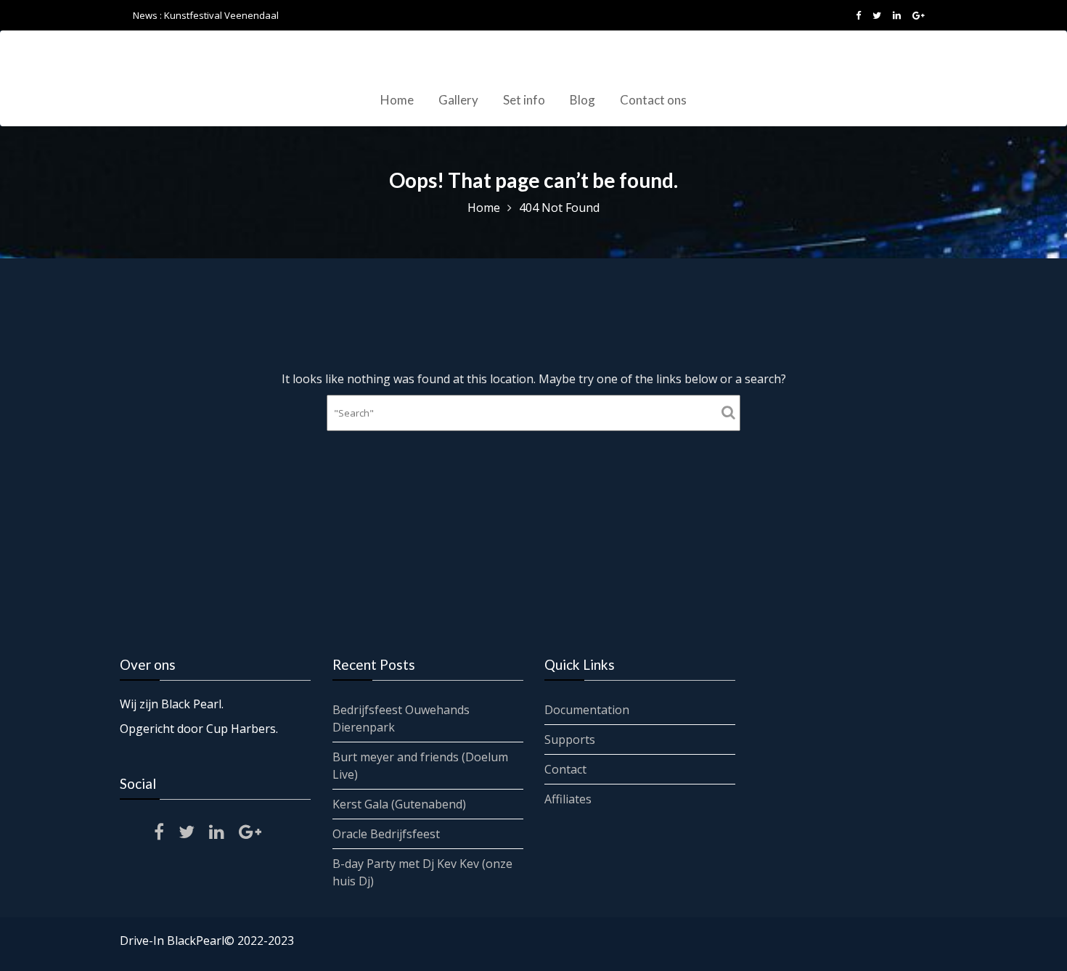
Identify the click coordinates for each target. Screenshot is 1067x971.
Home (397, 99)
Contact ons (653, 99)
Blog (582, 99)
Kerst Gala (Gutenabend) (399, 804)
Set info (524, 99)
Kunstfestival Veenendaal (221, 15)
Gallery (458, 99)
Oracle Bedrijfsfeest (386, 834)
